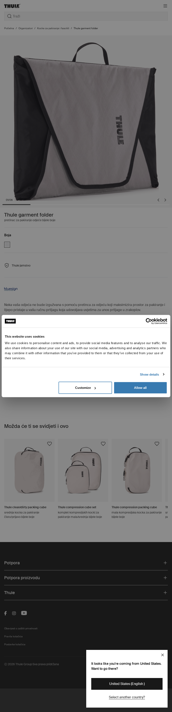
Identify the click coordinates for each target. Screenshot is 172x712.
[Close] (162, 654)
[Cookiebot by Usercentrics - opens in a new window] (148, 321)
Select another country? (127, 697)
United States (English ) (127, 684)
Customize (83, 387)
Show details (149, 374)
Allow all (140, 387)
